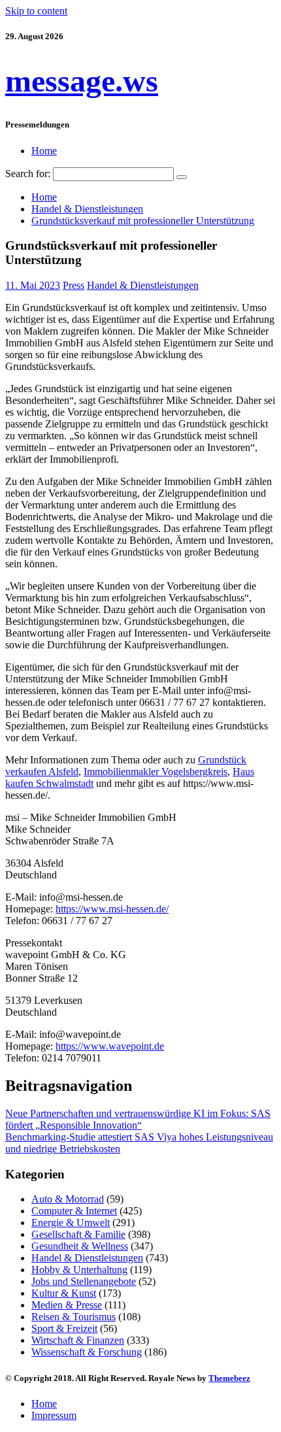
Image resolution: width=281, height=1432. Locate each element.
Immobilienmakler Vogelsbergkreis (155, 771)
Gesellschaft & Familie (78, 1234)
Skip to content (36, 10)
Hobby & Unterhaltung (79, 1269)
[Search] (181, 177)
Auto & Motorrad (67, 1199)
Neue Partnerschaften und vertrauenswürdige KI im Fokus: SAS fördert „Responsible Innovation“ (138, 1119)
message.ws (81, 80)
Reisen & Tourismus (73, 1316)
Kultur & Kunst (63, 1293)
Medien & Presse (66, 1304)
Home (44, 150)
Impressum (53, 1415)
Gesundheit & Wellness (79, 1246)
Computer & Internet (74, 1210)
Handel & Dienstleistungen (143, 285)
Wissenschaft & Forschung (86, 1351)
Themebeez (229, 1378)
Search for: (27, 173)
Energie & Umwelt (70, 1222)
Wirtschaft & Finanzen (77, 1340)
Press (73, 285)
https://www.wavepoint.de (110, 1046)
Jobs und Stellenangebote (83, 1281)
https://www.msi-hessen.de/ (112, 908)
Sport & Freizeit (64, 1328)
